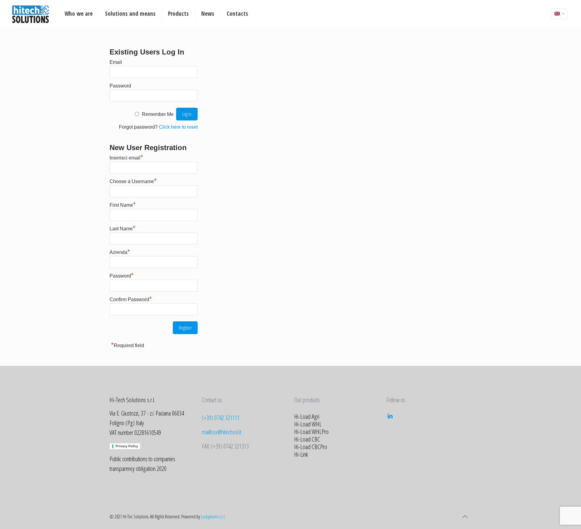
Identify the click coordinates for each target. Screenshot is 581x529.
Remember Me (158, 114)
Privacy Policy (127, 446)
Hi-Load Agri (306, 416)
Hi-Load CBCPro (310, 446)
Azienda (120, 252)
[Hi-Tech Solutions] (30, 13)
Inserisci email (126, 157)
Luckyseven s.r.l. (213, 516)
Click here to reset (178, 127)
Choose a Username (133, 181)
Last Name (123, 228)
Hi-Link (301, 454)
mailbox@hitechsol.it (221, 432)
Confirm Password (131, 299)
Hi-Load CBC (307, 439)
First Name (123, 205)
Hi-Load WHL (308, 424)
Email (116, 62)
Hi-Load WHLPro (311, 431)
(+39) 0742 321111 (221, 417)
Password (120, 85)
